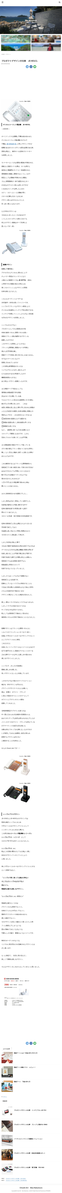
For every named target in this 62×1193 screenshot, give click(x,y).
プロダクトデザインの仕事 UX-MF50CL (16, 1180)
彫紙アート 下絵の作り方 (22, 1081)
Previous (1, 20)
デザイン (5, 1096)
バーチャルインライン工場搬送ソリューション (28, 1139)
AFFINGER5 (47, 1190)
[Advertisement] (31, 84)
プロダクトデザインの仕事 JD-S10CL (16, 1178)
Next (60, 20)
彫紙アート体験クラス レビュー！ (25, 1067)
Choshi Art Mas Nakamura (31, 1188)
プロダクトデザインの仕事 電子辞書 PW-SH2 (29, 1167)
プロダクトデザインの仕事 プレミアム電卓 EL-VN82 (30, 1124)
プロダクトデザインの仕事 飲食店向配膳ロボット (29, 1153)
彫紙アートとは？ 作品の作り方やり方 (25, 1053)
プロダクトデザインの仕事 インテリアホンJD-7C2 (30, 1110)
